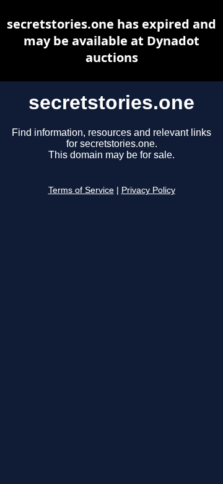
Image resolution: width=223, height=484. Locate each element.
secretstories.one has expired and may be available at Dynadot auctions (111, 41)
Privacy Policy (148, 190)
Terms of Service (81, 190)
